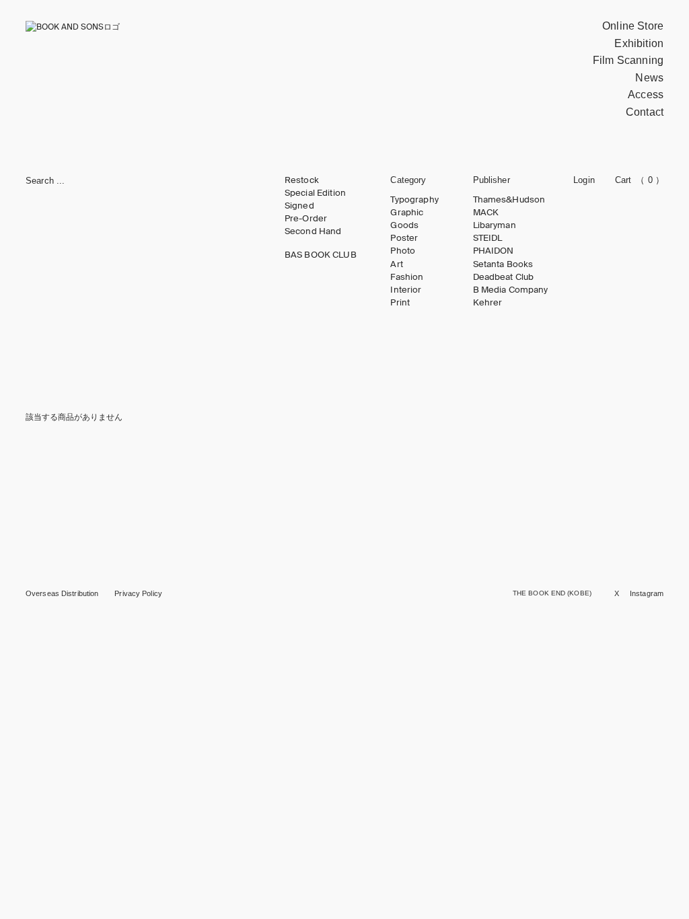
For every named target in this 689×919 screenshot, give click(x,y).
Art (396, 264)
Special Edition (315, 193)
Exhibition (638, 43)
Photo (402, 251)
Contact (644, 112)
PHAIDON (493, 251)
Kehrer (488, 302)
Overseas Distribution (62, 593)
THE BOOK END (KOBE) (552, 593)
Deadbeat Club (503, 277)
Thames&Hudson (509, 199)
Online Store (632, 26)
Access (645, 94)
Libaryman (494, 225)
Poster (404, 238)
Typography (414, 199)
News (649, 77)
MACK (486, 212)
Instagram (646, 593)
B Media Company (510, 290)
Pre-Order (306, 218)
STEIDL (488, 238)
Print (400, 302)
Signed (299, 205)
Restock (302, 180)
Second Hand (313, 231)
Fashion (406, 277)
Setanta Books (503, 264)
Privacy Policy (138, 593)
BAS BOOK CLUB (321, 255)
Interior (405, 290)
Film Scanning (628, 60)
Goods (404, 225)
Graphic (406, 212)
